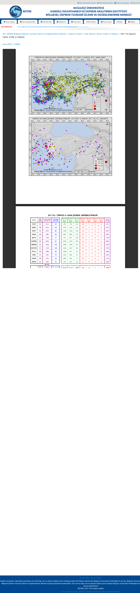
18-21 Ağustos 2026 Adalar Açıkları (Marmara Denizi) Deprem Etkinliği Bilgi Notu (47, 27)
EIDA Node (91, 22)
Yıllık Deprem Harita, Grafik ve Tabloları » (102, 34)
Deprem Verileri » (76, 34)
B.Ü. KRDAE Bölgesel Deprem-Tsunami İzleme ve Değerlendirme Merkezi (90, 591)
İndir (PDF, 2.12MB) (11, 44)
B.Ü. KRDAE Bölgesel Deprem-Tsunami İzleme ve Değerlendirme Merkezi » (36, 34)
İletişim (120, 22)
